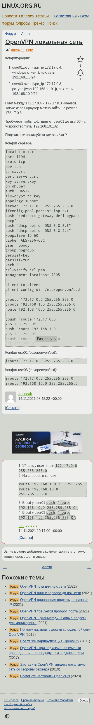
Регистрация (65, 16)
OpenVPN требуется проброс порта (49, 611)
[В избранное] (80, 60)
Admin (26, 34)
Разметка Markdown (60, 700)
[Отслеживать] (80, 73)
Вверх (84, 700)
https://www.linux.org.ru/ (19, 708)
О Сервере (11, 700)
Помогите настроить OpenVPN (45, 676)
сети (29, 50)
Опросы (23, 23)
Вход (84, 16)
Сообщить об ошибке (18, 704)
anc (21, 526)
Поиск (52, 23)
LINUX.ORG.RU (22, 5)
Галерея (26, 16)
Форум (8, 23)
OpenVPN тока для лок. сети (43, 586)
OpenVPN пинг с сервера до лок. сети (50, 593)
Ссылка (12, 408)
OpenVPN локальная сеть (44, 41)
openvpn (17, 50)
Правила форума (32, 700)
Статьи (42, 16)
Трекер (38, 23)
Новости (9, 16)
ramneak (25, 394)
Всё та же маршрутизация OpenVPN (49, 641)
